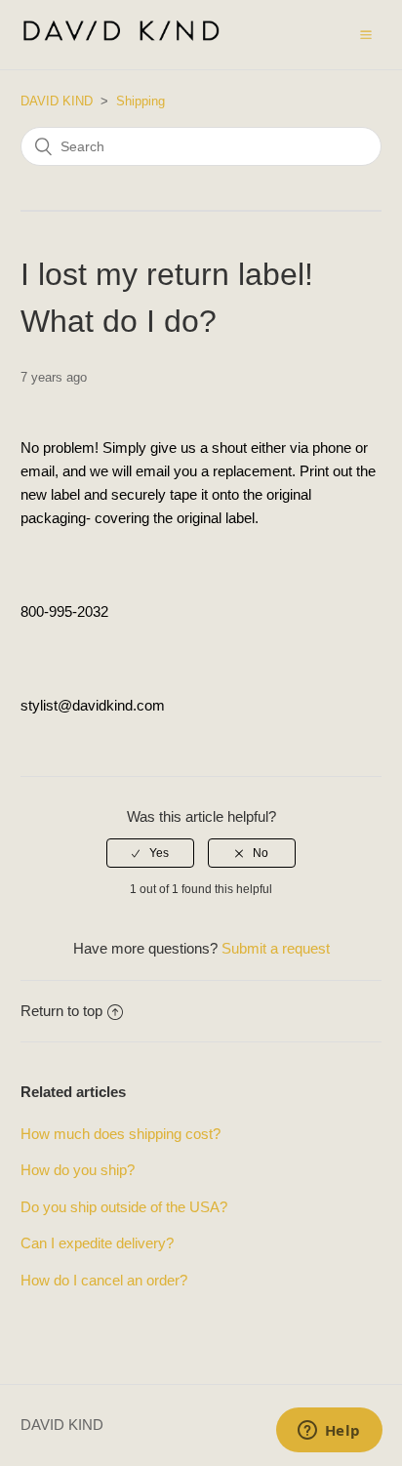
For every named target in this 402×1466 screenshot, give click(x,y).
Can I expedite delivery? (97, 1243)
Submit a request (275, 948)
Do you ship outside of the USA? (123, 1207)
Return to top (61, 1010)
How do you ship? (77, 1169)
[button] (366, 34)
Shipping (140, 101)
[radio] (150, 853)
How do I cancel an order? (103, 1280)
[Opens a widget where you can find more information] (328, 1431)
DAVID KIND (56, 101)
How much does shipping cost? (120, 1133)
